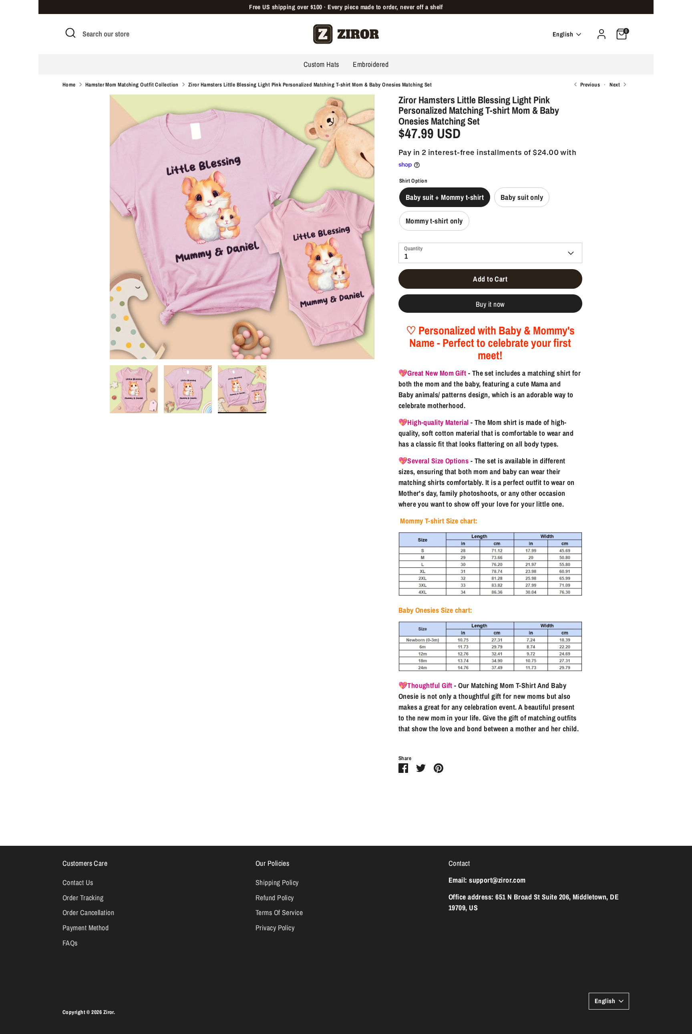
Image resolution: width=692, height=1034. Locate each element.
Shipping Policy (277, 882)
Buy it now (490, 304)
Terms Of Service (279, 912)
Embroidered (370, 64)
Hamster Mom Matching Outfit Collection (132, 84)
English (563, 34)
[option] (242, 230)
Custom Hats (321, 64)
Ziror (108, 1012)
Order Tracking (82, 898)
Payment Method (85, 928)
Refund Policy (274, 898)
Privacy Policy (274, 928)
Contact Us (77, 882)
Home (69, 84)
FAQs (70, 943)
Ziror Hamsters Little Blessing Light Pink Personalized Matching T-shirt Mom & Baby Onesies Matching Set (310, 84)
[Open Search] (70, 33)
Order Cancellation (88, 912)
